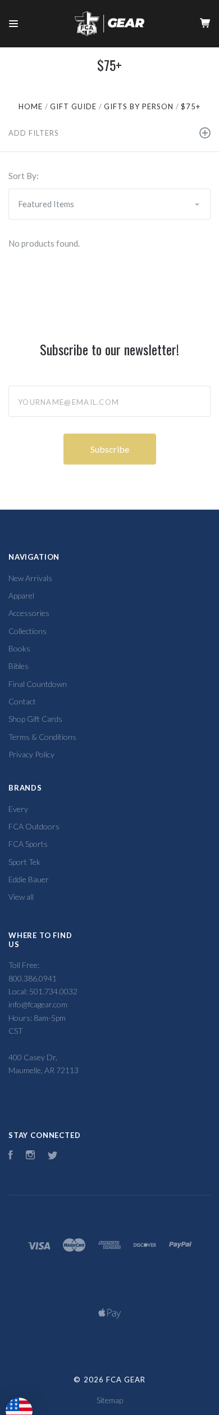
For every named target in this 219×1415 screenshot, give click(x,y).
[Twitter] (53, 1156)
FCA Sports (28, 844)
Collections (27, 631)
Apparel (21, 595)
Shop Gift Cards (35, 719)
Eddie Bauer (28, 879)
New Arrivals (30, 578)
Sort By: (23, 176)
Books (19, 648)
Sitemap (110, 1400)
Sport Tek (24, 862)
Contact (22, 701)
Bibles (18, 666)
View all (21, 896)
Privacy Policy (31, 754)
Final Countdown (37, 684)
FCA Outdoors (34, 826)
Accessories (28, 613)
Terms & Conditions (42, 737)
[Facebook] (10, 1156)
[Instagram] (30, 1156)
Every (18, 809)
